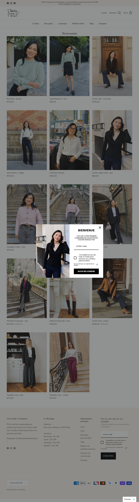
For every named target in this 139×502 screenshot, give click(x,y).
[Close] (100, 227)
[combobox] (129, 499)
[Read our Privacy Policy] (97, 264)
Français (127, 499)
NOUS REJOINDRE (86, 271)
